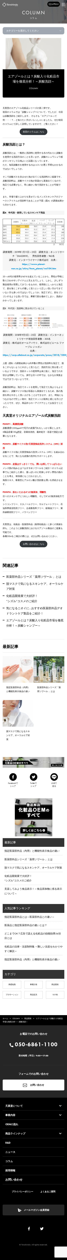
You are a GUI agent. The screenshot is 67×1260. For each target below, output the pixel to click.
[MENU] (63, 4)
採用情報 (10, 1170)
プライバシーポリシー (22, 1191)
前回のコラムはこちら (33, 131)
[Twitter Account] (41, 1229)
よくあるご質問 (47, 1191)
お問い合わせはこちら (33, 544)
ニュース (10, 1152)
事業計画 (33, 984)
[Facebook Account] (28, 1229)
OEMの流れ (11, 1124)
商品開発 (55, 984)
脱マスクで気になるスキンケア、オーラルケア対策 (33, 867)
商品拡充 (33, 994)
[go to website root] (10, 4)
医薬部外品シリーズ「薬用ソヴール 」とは (33, 577)
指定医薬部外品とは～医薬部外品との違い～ (29, 916)
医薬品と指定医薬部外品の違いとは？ (25, 925)
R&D (8, 1142)
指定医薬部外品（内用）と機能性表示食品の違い (31, 850)
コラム (9, 1161)
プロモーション (12, 994)
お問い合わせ (37, 1084)
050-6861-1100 (35, 1044)
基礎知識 (12, 984)
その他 (55, 994)
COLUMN (33, 88)
